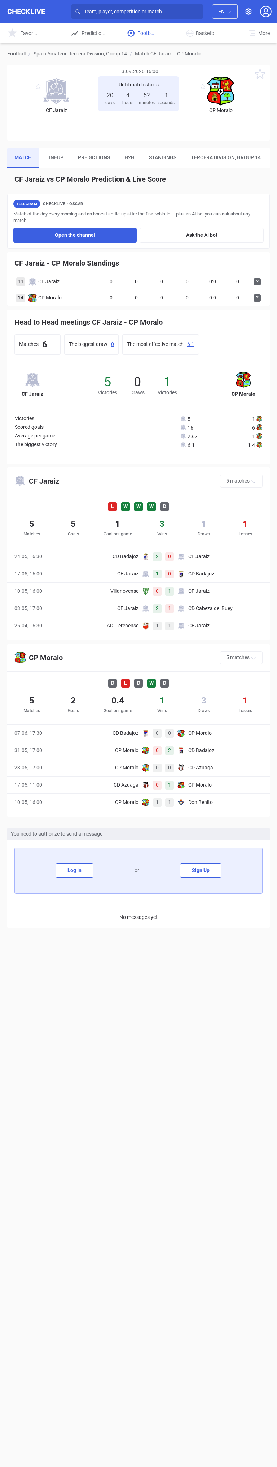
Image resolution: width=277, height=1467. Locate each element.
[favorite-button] (260, 75)
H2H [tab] (129, 157)
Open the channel (75, 235)
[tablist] (138, 158)
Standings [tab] (162, 157)
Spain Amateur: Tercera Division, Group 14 (80, 54)
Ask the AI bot (201, 235)
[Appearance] (248, 11)
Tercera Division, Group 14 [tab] (226, 157)
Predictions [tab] (94, 157)
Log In (74, 870)
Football (16, 54)
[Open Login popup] (265, 11)
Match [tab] (23, 157)
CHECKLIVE (26, 11)
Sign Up (201, 870)
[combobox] (225, 11)
